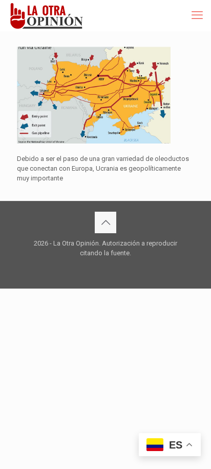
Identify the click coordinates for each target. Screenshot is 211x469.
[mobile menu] (197, 15)
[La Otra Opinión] (52, 15)
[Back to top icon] (105, 222)
